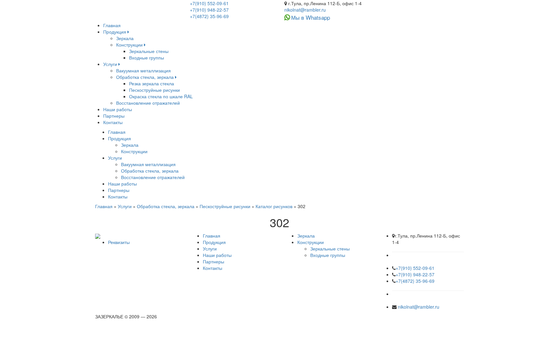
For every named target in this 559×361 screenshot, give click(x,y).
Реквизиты (119, 242)
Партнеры (114, 115)
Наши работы (117, 109)
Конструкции (130, 44)
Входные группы (146, 57)
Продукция (115, 31)
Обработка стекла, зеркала (145, 77)
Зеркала (125, 38)
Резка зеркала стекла (151, 83)
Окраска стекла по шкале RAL (161, 96)
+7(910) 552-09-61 (209, 3)
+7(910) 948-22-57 (209, 9)
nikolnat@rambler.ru (305, 9)
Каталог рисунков (274, 206)
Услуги (110, 64)
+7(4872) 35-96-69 (209, 16)
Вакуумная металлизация (143, 70)
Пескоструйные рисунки (154, 90)
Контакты (113, 122)
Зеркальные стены (149, 51)
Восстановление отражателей (148, 103)
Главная (112, 25)
